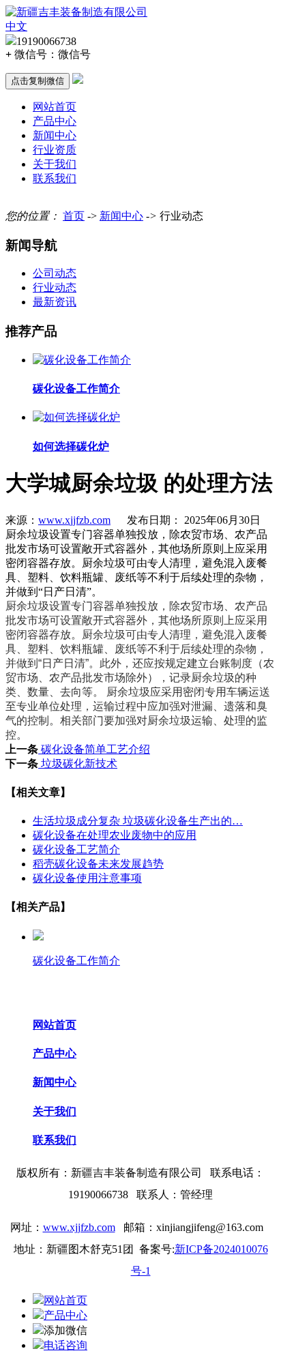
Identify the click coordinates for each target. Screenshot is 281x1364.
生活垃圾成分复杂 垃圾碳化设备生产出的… (138, 821)
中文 (16, 26)
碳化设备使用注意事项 (87, 878)
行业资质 (54, 149)
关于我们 (54, 164)
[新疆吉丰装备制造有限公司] (76, 12)
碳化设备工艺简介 (76, 849)
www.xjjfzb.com (74, 520)
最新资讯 (54, 302)
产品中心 (54, 121)
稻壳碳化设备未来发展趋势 (98, 864)
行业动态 (54, 287)
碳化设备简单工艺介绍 (94, 749)
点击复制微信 (37, 81)
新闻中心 (54, 135)
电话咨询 (65, 1345)
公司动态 (54, 273)
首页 (74, 216)
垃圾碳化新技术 (77, 763)
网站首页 (54, 107)
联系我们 (54, 178)
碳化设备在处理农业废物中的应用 (114, 835)
